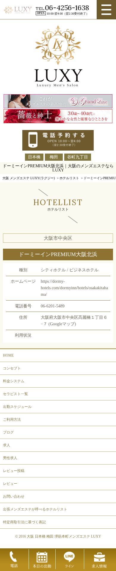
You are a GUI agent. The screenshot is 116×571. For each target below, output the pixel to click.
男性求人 (10, 458)
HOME (8, 355)
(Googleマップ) (62, 324)
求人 (6, 445)
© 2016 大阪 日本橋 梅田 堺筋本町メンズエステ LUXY (58, 536)
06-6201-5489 (53, 306)
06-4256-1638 (67, 7)
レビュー (10, 484)
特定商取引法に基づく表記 (24, 522)
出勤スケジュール (17, 407)
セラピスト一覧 (15, 394)
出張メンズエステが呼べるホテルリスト (35, 509)
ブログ (8, 432)
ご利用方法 (12, 419)
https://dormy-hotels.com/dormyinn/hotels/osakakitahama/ (74, 288)
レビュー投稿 (13, 471)
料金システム (13, 381)
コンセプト (12, 368)
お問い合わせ (13, 496)
